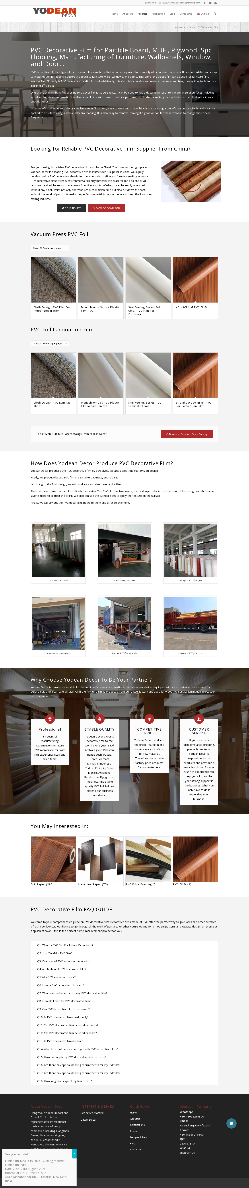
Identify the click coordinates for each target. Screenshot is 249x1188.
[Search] (214, 14)
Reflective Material (92, 1113)
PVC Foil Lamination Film (62, 329)
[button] (231, 1123)
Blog (132, 1143)
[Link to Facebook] (204, 2)
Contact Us (136, 1149)
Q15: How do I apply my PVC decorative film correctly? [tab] (71, 1057)
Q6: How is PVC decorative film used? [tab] (61, 985)
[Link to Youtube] (210, 2)
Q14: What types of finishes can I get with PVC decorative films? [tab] (77, 1049)
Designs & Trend (139, 1137)
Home (133, 1112)
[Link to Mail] (215, 2)
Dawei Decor (88, 1119)
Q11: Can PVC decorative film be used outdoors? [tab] (67, 1025)
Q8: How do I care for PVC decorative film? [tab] (64, 1001)
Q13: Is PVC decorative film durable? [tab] (60, 1041)
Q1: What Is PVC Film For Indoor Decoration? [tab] (65, 945)
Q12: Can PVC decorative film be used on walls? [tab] (67, 1033)
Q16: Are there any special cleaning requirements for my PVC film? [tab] (78, 1065)
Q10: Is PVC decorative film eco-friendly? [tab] (63, 1017)
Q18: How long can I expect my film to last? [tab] (64, 1081)
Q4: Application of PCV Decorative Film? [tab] (61, 969)
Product (134, 1131)
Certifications (137, 1124)
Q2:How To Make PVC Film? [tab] (54, 953)
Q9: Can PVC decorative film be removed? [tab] (63, 1009)
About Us (135, 1118)
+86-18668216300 (192, 1116)
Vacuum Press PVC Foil (59, 234)
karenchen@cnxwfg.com (187, 2)
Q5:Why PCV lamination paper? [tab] (56, 977)
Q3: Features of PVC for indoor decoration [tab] (63, 961)
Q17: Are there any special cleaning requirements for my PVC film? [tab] (78, 1073)
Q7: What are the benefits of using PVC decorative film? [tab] (72, 993)
